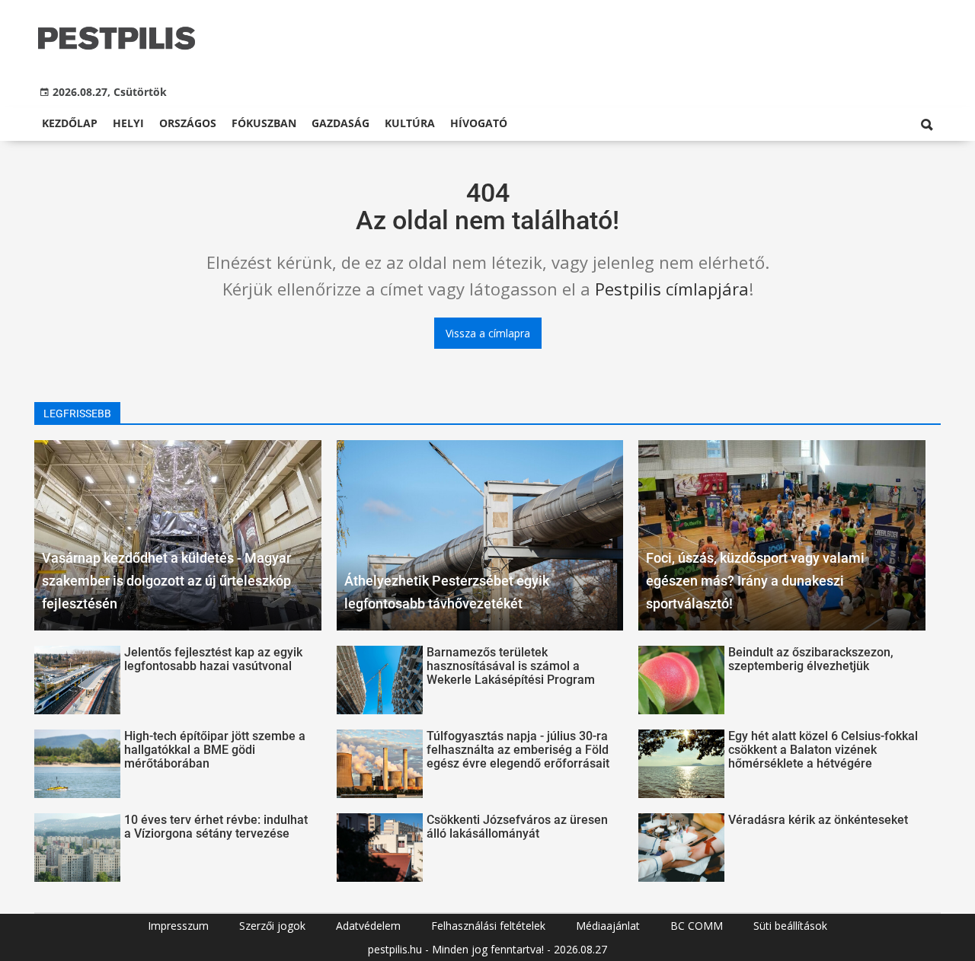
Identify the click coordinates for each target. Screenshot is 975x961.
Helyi (128, 123)
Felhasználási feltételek (488, 925)
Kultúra (410, 123)
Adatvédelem (368, 925)
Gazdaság (340, 123)
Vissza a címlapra (488, 333)
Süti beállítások (790, 925)
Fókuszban (264, 123)
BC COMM (696, 925)
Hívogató (478, 123)
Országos (187, 123)
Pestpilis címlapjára (672, 288)
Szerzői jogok (272, 925)
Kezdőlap (70, 123)
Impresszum (178, 925)
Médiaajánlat (608, 925)
